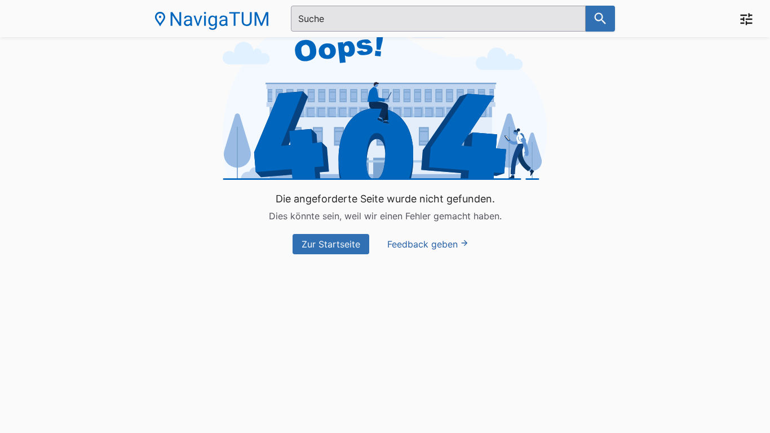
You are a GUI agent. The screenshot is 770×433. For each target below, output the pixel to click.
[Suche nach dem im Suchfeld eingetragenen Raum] (600, 19)
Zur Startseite (331, 244)
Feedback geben (422, 244)
